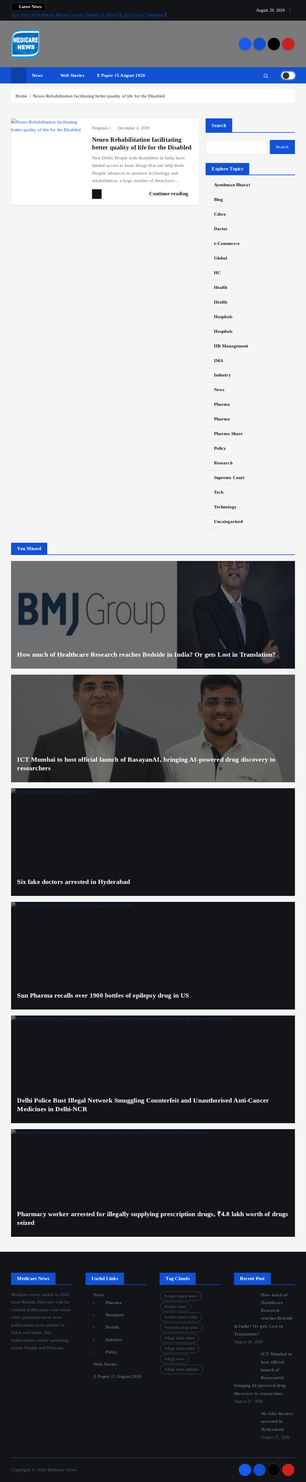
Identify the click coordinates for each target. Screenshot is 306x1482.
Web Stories (72, 75)
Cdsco (220, 214)
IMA (218, 360)
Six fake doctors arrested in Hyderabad (73, 881)
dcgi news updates (183, 1369)
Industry (222, 375)
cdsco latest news (182, 1296)
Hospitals (100, 128)
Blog (218, 199)
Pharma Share (228, 433)
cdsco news (177, 1306)
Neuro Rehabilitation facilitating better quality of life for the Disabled (99, 96)
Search (219, 125)
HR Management (231, 346)
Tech (218, 492)
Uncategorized (228, 521)
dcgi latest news (181, 1348)
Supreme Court (229, 477)
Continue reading (169, 193)
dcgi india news (180, 1338)
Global (220, 258)
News (37, 75)
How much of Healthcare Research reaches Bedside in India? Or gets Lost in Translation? (88, 15)
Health (220, 287)
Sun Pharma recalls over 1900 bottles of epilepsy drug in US (103, 995)
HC (217, 272)
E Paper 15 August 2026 (121, 75)
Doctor (221, 228)
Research (223, 463)
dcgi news (175, 1359)
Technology (225, 506)
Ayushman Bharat (232, 184)
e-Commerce (227, 243)
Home (21, 96)
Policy (220, 448)
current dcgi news (182, 1327)
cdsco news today (182, 1317)
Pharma (222, 404)
